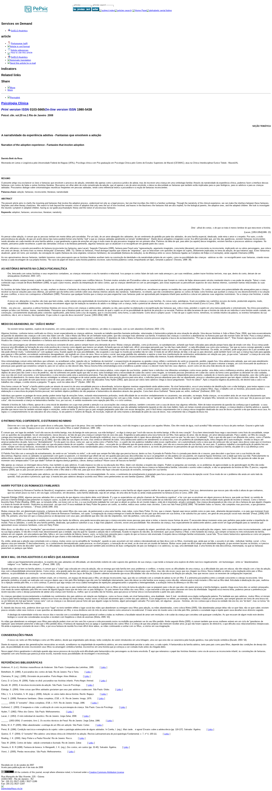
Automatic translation (20, 60)
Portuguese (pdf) (19, 43)
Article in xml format (20, 46)
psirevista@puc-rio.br (12, 788)
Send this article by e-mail (23, 63)
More (12, 87)
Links (103, 667)
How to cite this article (21, 52)
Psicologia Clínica (14, 103)
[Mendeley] (9, 87)
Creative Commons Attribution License (106, 772)
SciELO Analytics (19, 31)
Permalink (15, 97)
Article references (19, 50)
